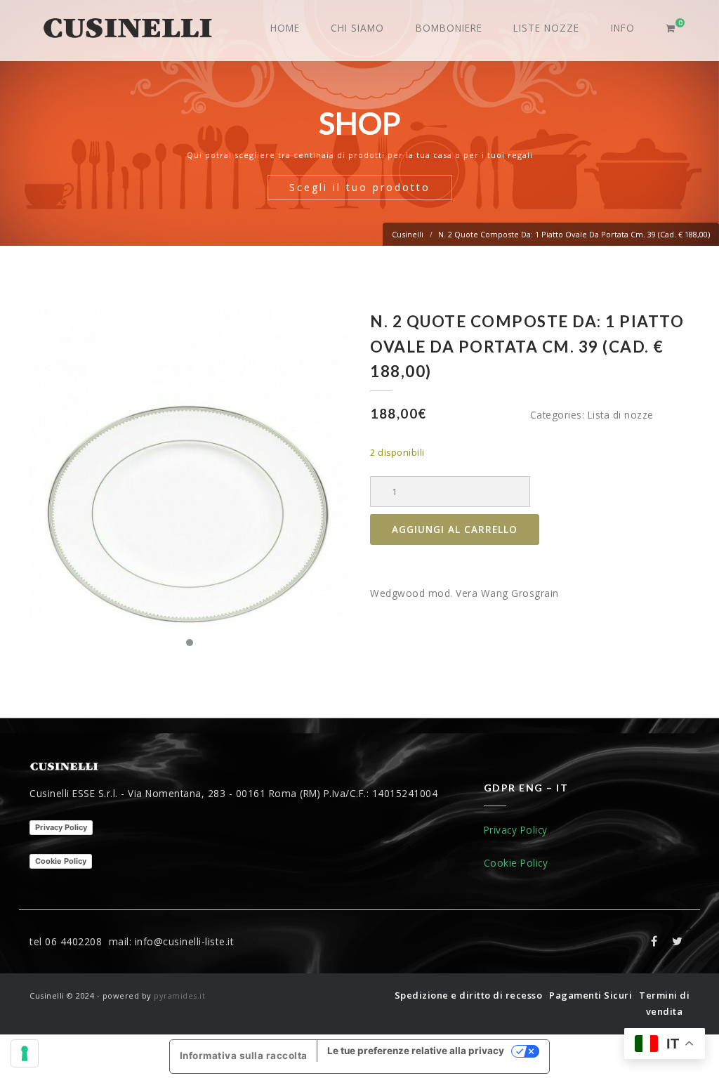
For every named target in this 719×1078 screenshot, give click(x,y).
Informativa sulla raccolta (244, 1055)
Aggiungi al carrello (454, 529)
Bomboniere (449, 27)
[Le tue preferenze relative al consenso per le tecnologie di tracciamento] (24, 1053)
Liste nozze (546, 27)
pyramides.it (179, 995)
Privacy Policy (61, 827)
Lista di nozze (621, 414)
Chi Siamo (357, 27)
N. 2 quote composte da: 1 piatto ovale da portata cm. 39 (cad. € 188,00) (574, 234)
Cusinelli (407, 234)
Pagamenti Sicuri (590, 995)
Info (623, 27)
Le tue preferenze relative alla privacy (415, 1050)
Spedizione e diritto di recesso (469, 995)
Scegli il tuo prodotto (359, 187)
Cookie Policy (60, 861)
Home (285, 27)
